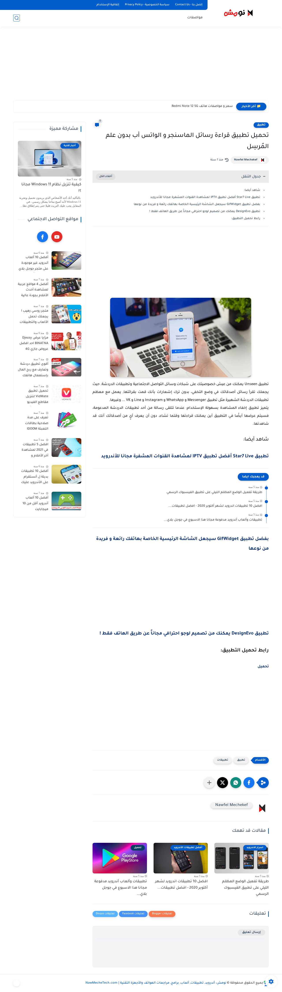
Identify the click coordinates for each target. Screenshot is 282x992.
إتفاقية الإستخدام (107, 4)
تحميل (263, 667)
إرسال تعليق (251, 932)
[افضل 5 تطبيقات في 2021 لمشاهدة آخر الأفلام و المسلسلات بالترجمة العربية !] (66, 447)
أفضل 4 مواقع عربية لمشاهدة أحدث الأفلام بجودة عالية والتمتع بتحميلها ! (33, 291)
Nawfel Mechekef (245, 160)
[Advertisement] (141, 66)
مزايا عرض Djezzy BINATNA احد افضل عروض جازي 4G (33, 343)
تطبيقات (222, 760)
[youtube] (56, 236)
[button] (248, 782)
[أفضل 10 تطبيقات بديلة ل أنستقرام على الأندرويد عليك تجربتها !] (66, 474)
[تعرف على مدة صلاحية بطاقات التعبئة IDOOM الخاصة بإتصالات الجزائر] (66, 420)
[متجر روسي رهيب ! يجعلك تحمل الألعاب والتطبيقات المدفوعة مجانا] (66, 314)
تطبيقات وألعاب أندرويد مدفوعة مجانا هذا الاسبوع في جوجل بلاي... (213, 520)
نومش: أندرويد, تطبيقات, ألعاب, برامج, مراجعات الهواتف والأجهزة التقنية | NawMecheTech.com (155, 983)
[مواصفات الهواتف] (16, 983)
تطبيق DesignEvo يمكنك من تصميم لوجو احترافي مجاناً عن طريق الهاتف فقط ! (204, 211)
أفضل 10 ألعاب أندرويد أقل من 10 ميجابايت (35, 504)
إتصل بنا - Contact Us (188, 4)
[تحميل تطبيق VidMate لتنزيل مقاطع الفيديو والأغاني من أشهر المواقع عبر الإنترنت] (66, 394)
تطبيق (261, 125)
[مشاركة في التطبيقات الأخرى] (209, 782)
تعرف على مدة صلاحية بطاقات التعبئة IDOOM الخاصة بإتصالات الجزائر (36, 424)
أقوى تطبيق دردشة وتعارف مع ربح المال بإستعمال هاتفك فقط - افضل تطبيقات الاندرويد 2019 (33, 371)
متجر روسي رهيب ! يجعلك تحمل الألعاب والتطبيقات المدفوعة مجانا (34, 318)
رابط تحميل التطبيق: (245, 218)
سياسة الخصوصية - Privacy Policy (147, 4)
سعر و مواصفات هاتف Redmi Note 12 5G (202, 106)
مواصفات (195, 18)
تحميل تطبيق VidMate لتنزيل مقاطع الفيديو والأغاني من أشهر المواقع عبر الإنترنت (34, 397)
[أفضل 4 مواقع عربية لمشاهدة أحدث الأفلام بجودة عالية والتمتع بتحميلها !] (66, 287)
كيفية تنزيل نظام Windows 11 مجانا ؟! (51, 188)
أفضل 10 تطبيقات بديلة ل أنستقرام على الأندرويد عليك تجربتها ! (34, 478)
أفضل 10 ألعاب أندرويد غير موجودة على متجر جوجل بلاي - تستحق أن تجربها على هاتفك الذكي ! (33, 264)
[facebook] (42, 236)
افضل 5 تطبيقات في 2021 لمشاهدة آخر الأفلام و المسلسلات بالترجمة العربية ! (35, 451)
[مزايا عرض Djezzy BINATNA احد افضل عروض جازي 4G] (66, 340)
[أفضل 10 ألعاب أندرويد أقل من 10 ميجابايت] (66, 501)
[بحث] (16, 18)
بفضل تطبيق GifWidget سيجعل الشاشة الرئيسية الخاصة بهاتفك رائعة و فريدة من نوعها (197, 204)
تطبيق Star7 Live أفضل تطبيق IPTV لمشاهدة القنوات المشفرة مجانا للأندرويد (205, 197)
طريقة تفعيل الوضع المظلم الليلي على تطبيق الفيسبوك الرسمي (214, 492)
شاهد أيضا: (252, 190)
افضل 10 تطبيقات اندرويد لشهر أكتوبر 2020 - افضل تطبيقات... (215, 506)
